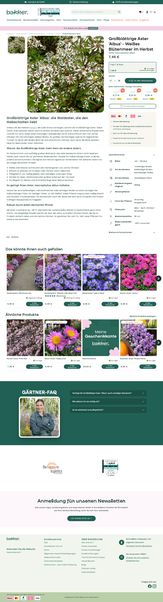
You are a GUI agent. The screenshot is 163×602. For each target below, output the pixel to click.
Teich (99, 20)
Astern (58, 34)
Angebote (144, 20)
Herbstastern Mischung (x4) (19, 293)
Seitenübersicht (14, 552)
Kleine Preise (132, 20)
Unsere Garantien (89, 546)
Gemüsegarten (47, 20)
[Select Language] (141, 13)
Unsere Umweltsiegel (91, 550)
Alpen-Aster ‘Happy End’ (55, 358)
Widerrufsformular (52, 557)
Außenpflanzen (21, 34)
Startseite (10, 34)
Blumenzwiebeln (30, 20)
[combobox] (96, 12)
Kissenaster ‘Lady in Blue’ (93, 293)
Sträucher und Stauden (37, 34)
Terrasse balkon (70, 20)
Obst (58, 20)
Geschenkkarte (89, 358)
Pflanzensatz (117, 20)
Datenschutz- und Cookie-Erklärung (60, 565)
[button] (66, 12)
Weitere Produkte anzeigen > (143, 316)
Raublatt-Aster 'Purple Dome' (133, 358)
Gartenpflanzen (14, 20)
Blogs (84, 565)
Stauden (50, 34)
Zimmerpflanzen (87, 20)
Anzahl (112, 76)
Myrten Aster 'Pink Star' (17, 358)
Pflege (106, 20)
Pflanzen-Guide (88, 568)
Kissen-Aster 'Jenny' (129, 293)
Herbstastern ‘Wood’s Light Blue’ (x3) (61, 293)
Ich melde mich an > (81, 518)
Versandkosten (88, 561)
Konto (46, 550)
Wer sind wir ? (88, 542)
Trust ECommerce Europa (93, 557)
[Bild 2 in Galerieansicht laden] (16, 45)
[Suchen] (119, 12)
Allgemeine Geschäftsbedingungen (60, 553)
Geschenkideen (88, 572)
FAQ (46, 542)
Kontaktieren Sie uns (53, 546)
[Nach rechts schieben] (158, 279)
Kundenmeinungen (90, 553)
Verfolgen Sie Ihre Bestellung (139, 546)
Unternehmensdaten (53, 561)
